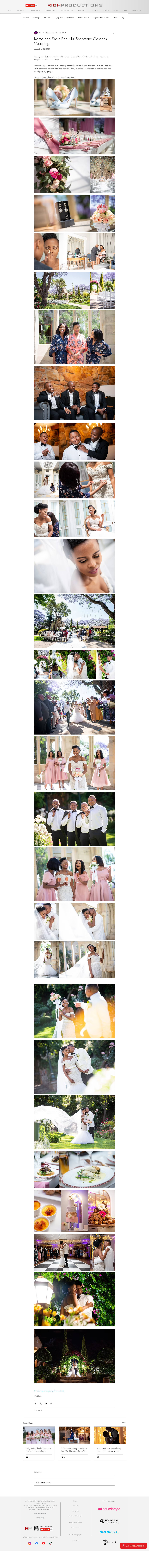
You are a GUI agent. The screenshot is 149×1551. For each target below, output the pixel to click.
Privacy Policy (40, 1518)
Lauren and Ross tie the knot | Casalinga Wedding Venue (109, 1449)
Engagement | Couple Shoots (64, 18)
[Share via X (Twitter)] (40, 1403)
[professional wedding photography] (39, 1435)
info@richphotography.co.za (33, 1537)
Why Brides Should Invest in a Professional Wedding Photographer (38, 1449)
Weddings (36, 18)
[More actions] (113, 32)
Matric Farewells (83, 18)
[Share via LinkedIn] (46, 1403)
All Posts (26, 18)
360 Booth (47, 18)
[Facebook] (36, 1543)
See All (123, 1422)
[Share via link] (51, 1403)
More (115, 18)
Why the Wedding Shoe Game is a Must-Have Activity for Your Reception (74, 1449)
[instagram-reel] (29, 1543)
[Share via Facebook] (35, 1403)
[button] (21, 10)
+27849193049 (51, 1537)
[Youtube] (43, 1543)
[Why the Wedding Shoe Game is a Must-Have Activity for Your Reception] (74, 1435)
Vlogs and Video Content (101, 18)
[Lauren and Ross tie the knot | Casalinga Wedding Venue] (110, 1435)
